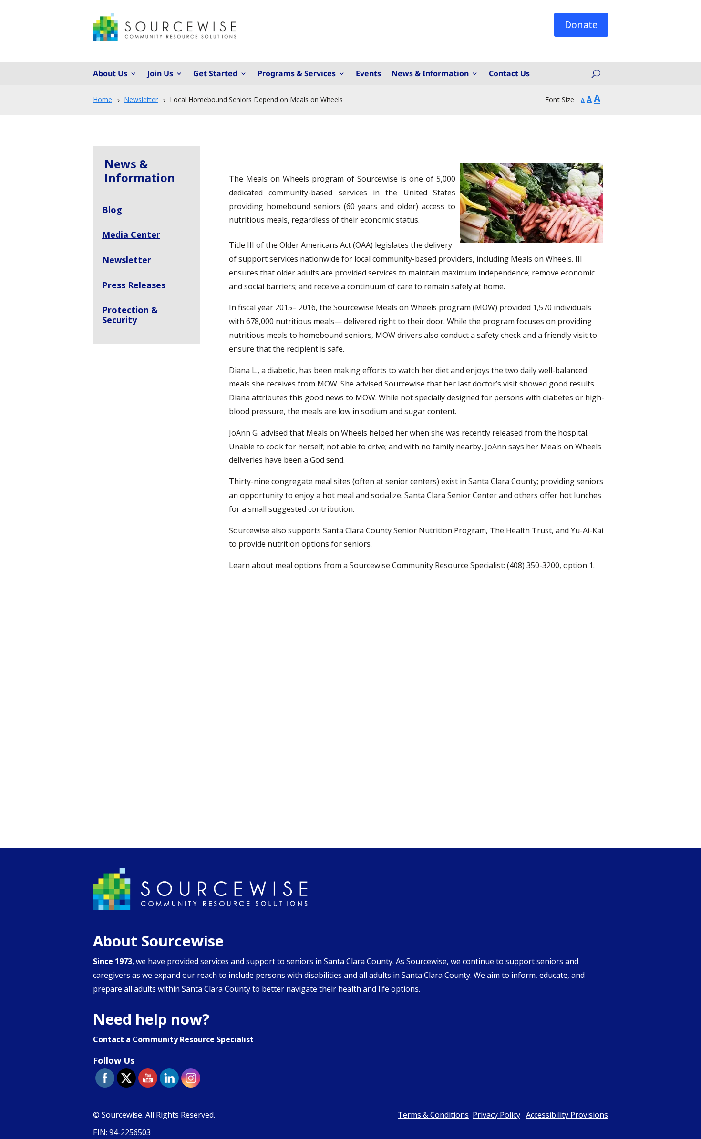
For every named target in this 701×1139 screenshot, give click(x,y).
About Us (110, 74)
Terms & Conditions (433, 1114)
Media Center (131, 234)
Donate (581, 24)
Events (368, 74)
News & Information (430, 74)
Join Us (160, 74)
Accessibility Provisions (567, 1114)
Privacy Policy (496, 1114)
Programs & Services (297, 74)
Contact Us (509, 74)
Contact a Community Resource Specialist (173, 1039)
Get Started (215, 74)
